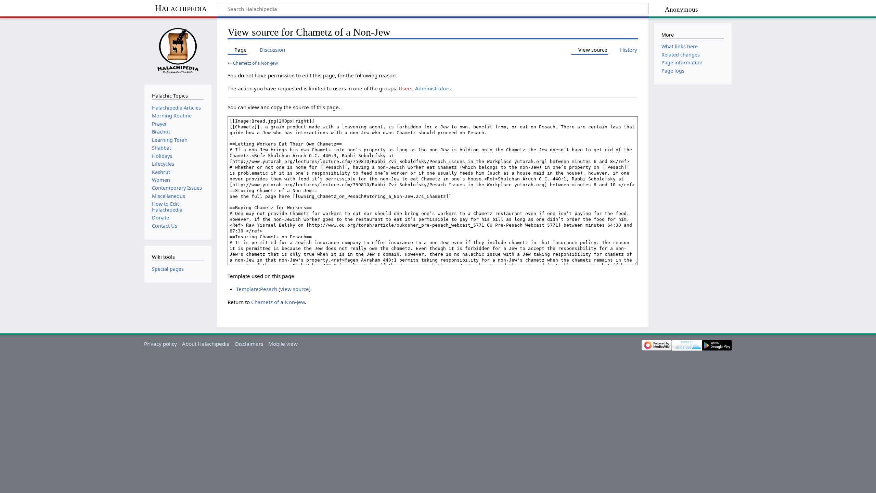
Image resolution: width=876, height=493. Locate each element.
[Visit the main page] (177, 50)
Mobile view (283, 343)
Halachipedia (181, 8)
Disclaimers (249, 343)
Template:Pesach (256, 289)
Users (405, 88)
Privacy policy (160, 343)
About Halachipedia (206, 343)
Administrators (433, 88)
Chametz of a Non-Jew (255, 63)
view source (294, 289)
